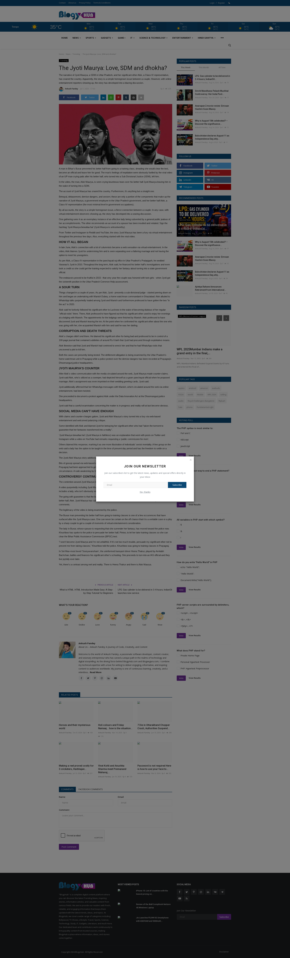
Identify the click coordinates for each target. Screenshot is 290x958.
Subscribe (177, 484)
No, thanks (145, 492)
